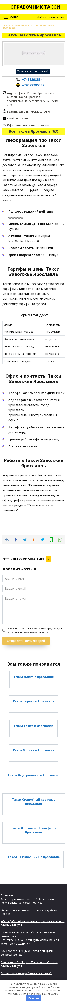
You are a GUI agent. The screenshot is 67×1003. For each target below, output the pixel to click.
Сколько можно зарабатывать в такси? (26, 973)
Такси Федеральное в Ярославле (34, 775)
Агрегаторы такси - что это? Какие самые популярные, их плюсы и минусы (28, 900)
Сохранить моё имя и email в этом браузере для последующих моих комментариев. (35, 630)
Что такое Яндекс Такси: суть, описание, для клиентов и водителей (30, 941)
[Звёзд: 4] (18, 217)
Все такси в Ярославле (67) (33, 131)
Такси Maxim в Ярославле (33, 677)
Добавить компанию (50, 17)
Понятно (33, 998)
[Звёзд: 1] (9, 217)
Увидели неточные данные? (32, 71)
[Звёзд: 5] (21, 217)
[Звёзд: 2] (12, 217)
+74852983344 (33, 79)
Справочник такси (35, 7)
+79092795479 (33, 85)
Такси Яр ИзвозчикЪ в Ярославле (33, 857)
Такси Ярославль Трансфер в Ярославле (33, 830)
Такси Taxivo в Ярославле (33, 726)
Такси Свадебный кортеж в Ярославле (33, 801)
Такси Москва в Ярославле (34, 750)
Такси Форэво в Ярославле (33, 701)
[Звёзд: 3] (15, 217)
